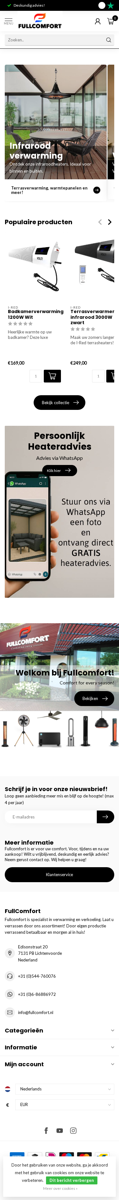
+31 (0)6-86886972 (37, 994)
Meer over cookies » (60, 1188)
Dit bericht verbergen (72, 1180)
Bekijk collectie (55, 402)
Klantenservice (59, 874)
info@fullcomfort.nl (35, 1012)
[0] (110, 21)
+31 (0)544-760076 (37, 976)
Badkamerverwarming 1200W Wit (34, 314)
